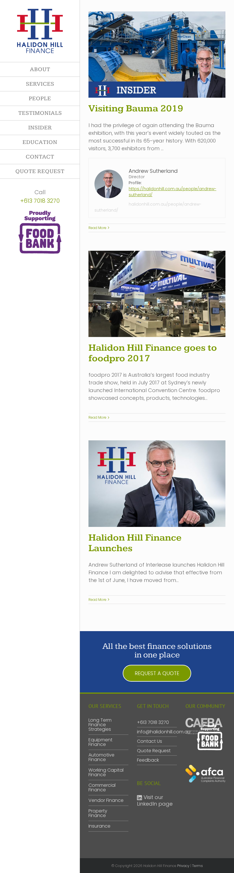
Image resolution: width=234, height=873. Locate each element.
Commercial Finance (102, 787)
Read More (97, 227)
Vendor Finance (106, 800)
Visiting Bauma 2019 (135, 108)
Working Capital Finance (106, 772)
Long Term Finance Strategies (100, 725)
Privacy (183, 865)
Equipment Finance (100, 742)
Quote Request (154, 750)
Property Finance (97, 813)
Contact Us (149, 741)
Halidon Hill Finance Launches (134, 543)
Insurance (99, 826)
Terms (197, 865)
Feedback (148, 760)
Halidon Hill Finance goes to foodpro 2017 (152, 353)
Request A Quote (157, 673)
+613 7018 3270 (40, 201)
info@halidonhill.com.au (163, 731)
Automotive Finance (101, 757)
